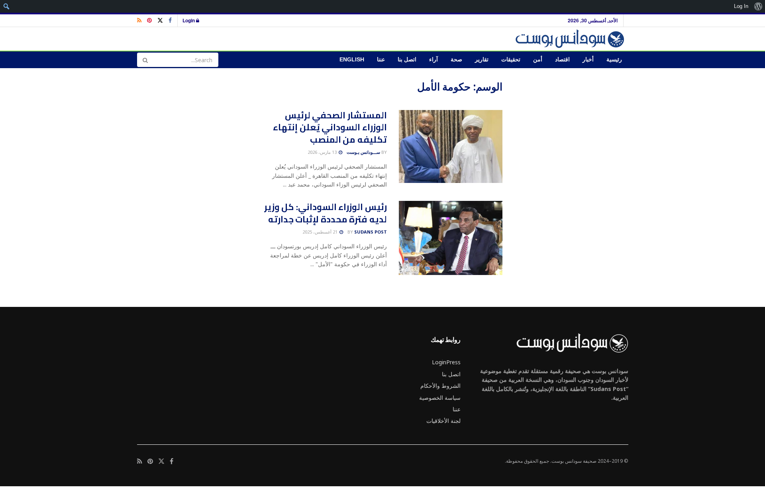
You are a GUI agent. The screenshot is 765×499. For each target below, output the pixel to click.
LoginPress (446, 362)
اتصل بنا (407, 60)
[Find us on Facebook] (170, 20)
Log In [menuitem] (741, 6)
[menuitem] (758, 6)
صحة (456, 60)
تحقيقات (510, 60)
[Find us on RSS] (139, 20)
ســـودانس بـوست (363, 152)
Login (189, 20)
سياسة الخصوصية (440, 397)
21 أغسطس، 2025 (320, 232)
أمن (537, 60)
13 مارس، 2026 (323, 152)
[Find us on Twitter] (160, 20)
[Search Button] (145, 60)
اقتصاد (562, 60)
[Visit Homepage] (571, 39)
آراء (433, 60)
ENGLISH (351, 60)
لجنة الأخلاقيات (443, 420)
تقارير (481, 60)
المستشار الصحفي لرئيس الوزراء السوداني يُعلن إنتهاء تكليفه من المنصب (330, 127)
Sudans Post (370, 232)
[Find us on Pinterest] (149, 20)
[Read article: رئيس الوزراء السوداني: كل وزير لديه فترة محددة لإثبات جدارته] (450, 238)
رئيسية (614, 60)
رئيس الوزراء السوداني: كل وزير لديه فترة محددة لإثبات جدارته (325, 213)
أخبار (588, 60)
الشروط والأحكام (440, 385)
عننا (381, 60)
